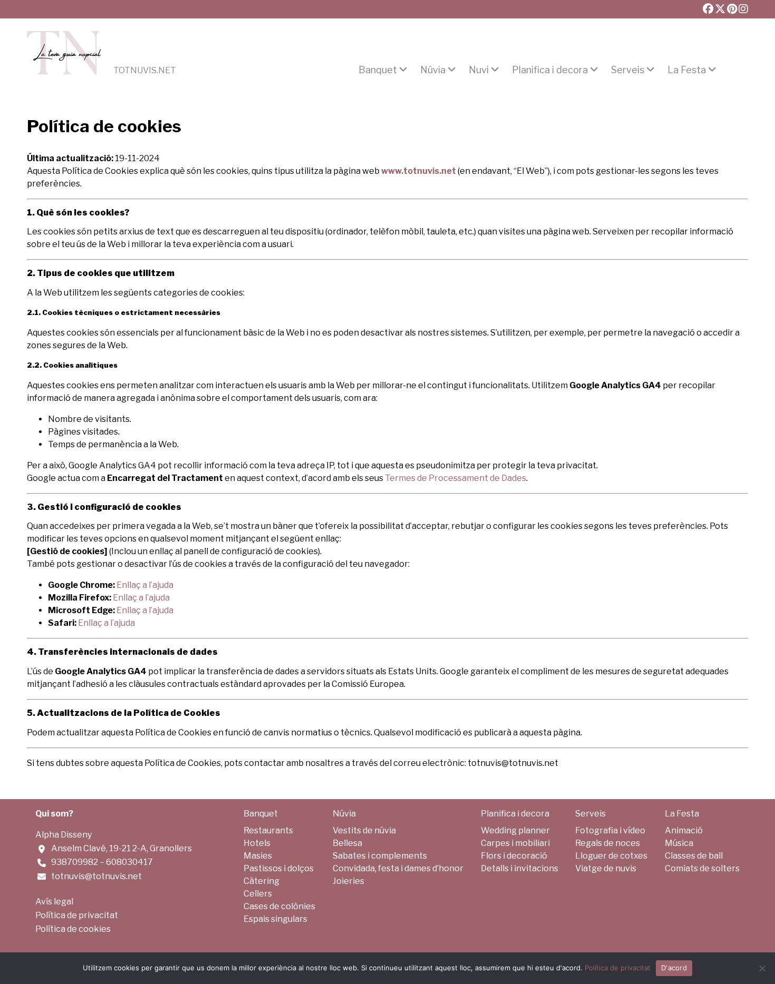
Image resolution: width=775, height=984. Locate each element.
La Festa (686, 70)
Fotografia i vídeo (610, 830)
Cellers (258, 894)
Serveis (627, 70)
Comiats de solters (702, 868)
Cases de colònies (279, 906)
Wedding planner (515, 830)
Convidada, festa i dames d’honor (398, 868)
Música (679, 843)
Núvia (432, 70)
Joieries (348, 881)
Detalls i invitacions (519, 868)
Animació (684, 830)
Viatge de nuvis (605, 868)
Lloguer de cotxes (611, 856)
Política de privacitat (76, 915)
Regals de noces (607, 843)
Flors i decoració (514, 856)
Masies (258, 856)
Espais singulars (275, 919)
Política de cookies (73, 929)
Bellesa (347, 843)
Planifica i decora (550, 70)
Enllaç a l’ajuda (141, 598)
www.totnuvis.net (418, 171)
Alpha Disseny (63, 835)
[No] (762, 968)
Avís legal (54, 902)
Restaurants (268, 830)
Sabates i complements (380, 856)
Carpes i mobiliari (515, 843)
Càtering (261, 881)
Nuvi (479, 70)
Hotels (257, 843)
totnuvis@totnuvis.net (96, 876)
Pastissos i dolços (279, 868)
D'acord (674, 967)
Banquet (378, 70)
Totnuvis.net (144, 70)
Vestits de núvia (364, 830)
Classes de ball (694, 856)
